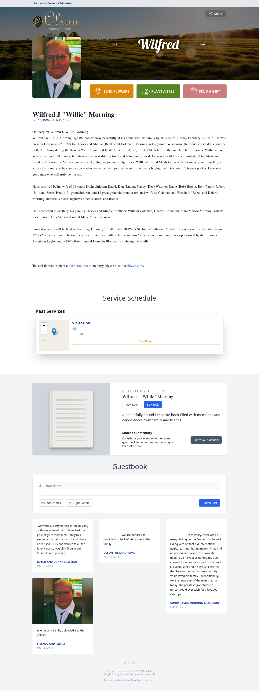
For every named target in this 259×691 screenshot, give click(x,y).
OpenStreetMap (133, 680)
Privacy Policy (119, 674)
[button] (54, 332)
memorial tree (78, 265)
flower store (135, 265)
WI (81, 333)
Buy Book (153, 404)
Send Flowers (146, 341)
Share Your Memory (206, 440)
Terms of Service (140, 674)
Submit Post (209, 503)
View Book (132, 404)
